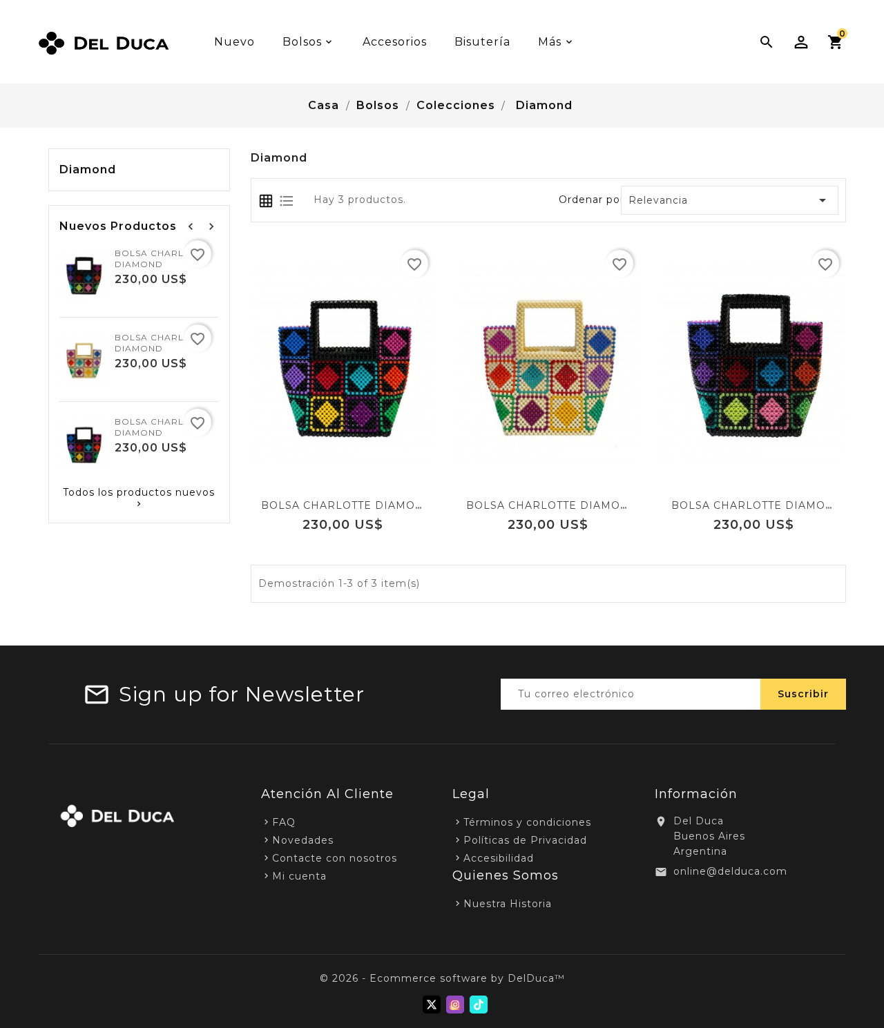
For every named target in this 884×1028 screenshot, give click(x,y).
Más (549, 41)
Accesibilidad (498, 858)
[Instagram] (455, 1005)
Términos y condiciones (527, 822)
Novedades (303, 840)
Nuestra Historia (507, 904)
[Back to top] (856, 979)
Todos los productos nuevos (139, 498)
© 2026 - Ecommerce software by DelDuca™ (442, 978)
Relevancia (730, 200)
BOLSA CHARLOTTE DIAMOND (162, 258)
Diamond (87, 169)
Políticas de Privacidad (525, 840)
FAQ (284, 822)
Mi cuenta (299, 876)
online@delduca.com (730, 871)
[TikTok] (479, 1005)
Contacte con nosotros (334, 858)
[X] (432, 1005)
